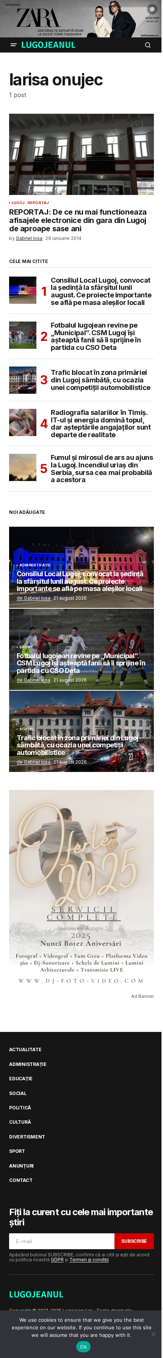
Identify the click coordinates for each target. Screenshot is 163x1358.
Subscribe (134, 1241)
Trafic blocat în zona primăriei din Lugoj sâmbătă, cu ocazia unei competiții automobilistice (100, 379)
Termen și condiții (89, 1259)
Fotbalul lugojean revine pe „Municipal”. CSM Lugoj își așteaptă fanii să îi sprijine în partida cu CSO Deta (96, 336)
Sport (26, 647)
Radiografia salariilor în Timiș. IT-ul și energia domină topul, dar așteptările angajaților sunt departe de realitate (100, 424)
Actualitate (25, 1049)
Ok (83, 1347)
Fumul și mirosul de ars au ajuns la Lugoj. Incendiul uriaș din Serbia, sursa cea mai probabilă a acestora (102, 469)
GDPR (57, 1259)
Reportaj (38, 203)
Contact (20, 1180)
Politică (20, 1108)
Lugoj (18, 203)
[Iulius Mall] (81, 18)
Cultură (20, 1122)
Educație (21, 1078)
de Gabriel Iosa (33, 598)
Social (26, 729)
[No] (153, 1334)
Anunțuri (21, 1166)
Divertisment (27, 1137)
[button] (13, 44)
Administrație (35, 565)
